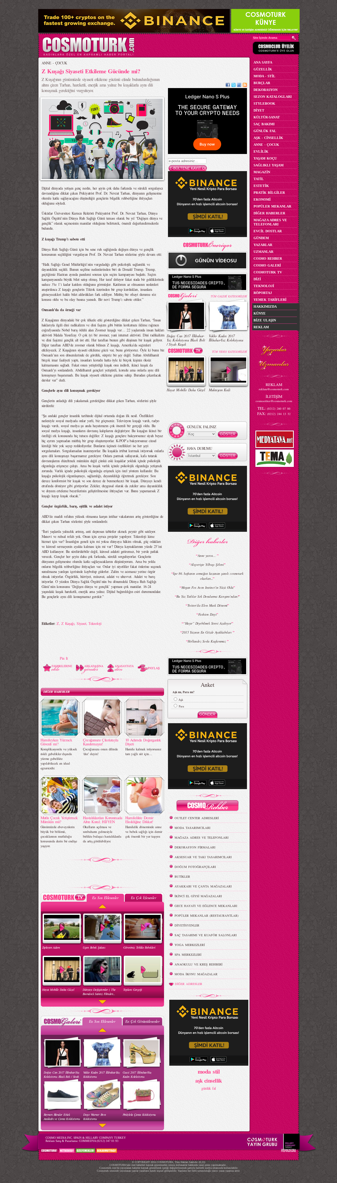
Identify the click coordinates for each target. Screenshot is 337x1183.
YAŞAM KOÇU (265, 158)
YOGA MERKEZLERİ (190, 945)
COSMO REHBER (268, 258)
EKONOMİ (262, 199)
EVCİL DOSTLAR (268, 231)
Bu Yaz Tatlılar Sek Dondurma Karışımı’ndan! (207, 596)
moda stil (209, 1071)
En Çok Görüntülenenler (142, 1021)
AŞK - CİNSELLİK (268, 138)
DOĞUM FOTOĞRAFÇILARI (195, 867)
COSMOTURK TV (268, 272)
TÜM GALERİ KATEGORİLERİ (229, 296)
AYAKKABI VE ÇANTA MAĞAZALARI (203, 886)
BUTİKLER (182, 876)
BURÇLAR (262, 83)
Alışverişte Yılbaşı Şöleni (207, 564)
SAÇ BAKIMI (264, 124)
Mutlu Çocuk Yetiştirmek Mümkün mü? (59, 819)
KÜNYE (260, 313)
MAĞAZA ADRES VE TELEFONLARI (202, 837)
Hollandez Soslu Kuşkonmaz (207, 641)
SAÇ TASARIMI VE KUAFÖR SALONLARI (206, 935)
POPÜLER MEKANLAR (272, 206)
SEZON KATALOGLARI (273, 97)
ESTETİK (261, 186)
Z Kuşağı (68, 623)
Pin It (64, 658)
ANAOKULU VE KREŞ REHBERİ (198, 964)
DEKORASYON (265, 90)
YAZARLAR (263, 245)
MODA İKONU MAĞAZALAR (196, 974)
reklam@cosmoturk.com (274, 389)
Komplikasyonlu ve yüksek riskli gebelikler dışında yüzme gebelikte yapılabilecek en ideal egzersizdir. (59, 758)
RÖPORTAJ (263, 293)
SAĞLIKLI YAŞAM (269, 165)
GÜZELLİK (263, 69)
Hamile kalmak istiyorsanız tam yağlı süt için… (143, 751)
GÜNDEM (261, 238)
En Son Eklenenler (105, 897)
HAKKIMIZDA (265, 306)
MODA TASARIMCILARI (192, 827)
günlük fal (208, 1088)
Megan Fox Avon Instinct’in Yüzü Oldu (207, 587)
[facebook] (228, 85)
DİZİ (257, 279)
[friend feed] (239, 85)
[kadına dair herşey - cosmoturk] (88, 54)
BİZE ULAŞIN (265, 320)
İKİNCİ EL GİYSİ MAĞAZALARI (198, 896)
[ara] (294, 38)
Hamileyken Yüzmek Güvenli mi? (56, 741)
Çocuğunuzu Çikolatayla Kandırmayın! (100, 741)
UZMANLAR (263, 252)
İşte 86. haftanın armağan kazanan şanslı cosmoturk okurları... (208, 576)
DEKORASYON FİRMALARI (195, 847)
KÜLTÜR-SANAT (267, 117)
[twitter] (233, 85)
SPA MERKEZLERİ (188, 954)
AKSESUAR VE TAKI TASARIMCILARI (203, 857)
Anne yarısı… (207, 555)
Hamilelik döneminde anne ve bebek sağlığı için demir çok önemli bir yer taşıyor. (143, 831)
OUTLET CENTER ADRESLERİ (197, 818)
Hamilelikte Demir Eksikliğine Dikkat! (139, 819)
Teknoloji (94, 623)
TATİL (259, 179)
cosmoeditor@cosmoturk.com (274, 401)
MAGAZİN (262, 172)
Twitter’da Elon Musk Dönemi (207, 605)
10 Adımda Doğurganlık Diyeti (143, 741)
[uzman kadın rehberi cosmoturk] (207, 806)
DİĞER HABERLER (56, 691)
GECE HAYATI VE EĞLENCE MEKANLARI (206, 906)
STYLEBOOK (264, 103)
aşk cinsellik (208, 1080)
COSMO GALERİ (267, 265)
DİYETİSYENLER (187, 925)
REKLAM (261, 327)
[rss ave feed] (245, 85)
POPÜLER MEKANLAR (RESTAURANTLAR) (207, 915)
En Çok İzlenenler (143, 897)
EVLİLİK (261, 151)
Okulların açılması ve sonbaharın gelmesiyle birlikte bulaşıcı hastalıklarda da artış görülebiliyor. (102, 833)
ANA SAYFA (263, 62)
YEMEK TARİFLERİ (270, 300)
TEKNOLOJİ (264, 286)
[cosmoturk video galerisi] (186, 351)
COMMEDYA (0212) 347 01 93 (98, 1140)
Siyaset (81, 623)
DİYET (259, 110)
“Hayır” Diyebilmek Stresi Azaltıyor (207, 623)
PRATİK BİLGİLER (269, 193)
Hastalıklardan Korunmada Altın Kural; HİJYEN (102, 819)
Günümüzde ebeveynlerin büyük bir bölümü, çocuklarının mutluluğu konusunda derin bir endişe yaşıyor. (59, 836)
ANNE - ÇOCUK (54, 62)
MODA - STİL (264, 76)
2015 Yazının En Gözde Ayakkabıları (207, 632)
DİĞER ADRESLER (188, 984)
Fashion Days (207, 614)
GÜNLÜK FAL (265, 131)
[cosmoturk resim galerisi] (186, 295)
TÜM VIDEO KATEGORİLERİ (229, 352)
